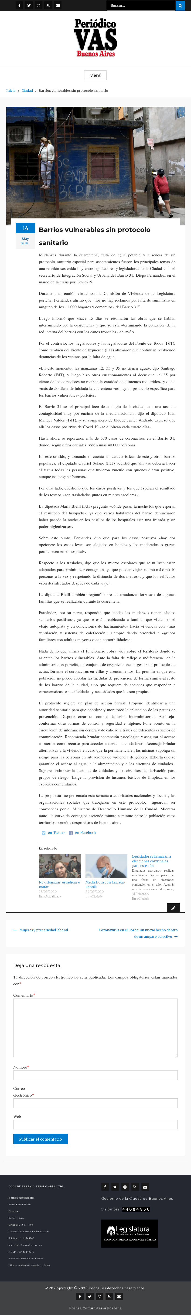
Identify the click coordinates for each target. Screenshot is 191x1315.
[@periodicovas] (19, 5)
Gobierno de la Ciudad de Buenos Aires (137, 1198)
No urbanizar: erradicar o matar (59, 884)
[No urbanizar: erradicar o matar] (60, 866)
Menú (95, 75)
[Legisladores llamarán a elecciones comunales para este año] (155, 877)
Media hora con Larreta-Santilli (105, 884)
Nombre (21, 1067)
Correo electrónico (23, 1091)
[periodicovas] (38, 5)
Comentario (24, 995)
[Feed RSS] (48, 5)
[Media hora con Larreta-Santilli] (106, 866)
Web (17, 1116)
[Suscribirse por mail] (57, 5)
